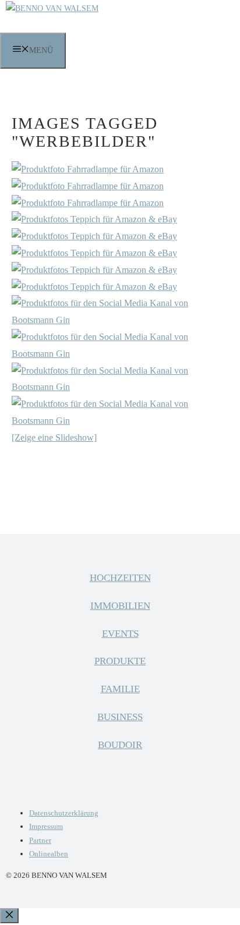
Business (120, 716)
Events (120, 633)
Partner (40, 840)
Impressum (46, 826)
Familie (120, 688)
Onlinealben (48, 853)
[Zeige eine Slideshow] (54, 437)
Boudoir (120, 744)
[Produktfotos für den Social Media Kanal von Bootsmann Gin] (120, 320)
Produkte (120, 661)
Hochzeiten (120, 577)
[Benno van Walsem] (52, 8)
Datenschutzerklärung (63, 813)
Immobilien (120, 605)
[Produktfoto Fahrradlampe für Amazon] (88, 169)
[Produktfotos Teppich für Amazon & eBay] (94, 219)
